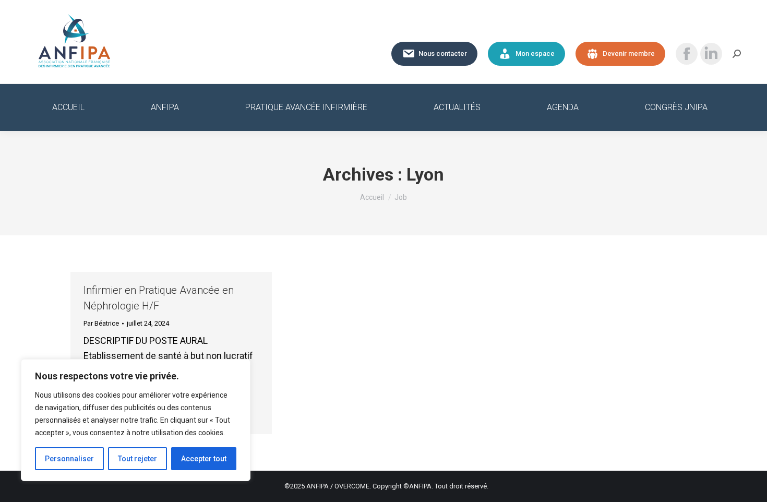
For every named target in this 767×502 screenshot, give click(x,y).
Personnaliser (69, 459)
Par (101, 323)
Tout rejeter (137, 459)
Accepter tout (203, 459)
